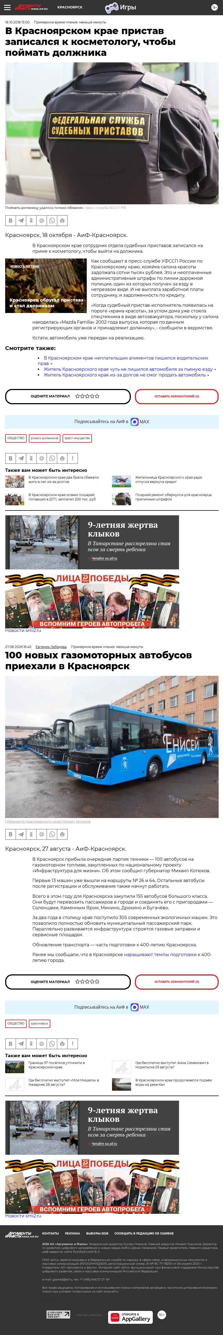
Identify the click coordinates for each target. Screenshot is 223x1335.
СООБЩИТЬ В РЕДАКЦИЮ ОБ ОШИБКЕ (144, 1233)
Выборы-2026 (97, 1233)
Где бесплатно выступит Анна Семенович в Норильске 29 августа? (172, 1065)
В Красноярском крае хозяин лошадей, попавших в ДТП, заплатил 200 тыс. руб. (63, 497)
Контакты (50, 1233)
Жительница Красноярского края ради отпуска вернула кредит (168, 479)
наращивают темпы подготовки (160, 954)
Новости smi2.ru (23, 630)
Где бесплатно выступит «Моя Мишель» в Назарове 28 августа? (64, 1082)
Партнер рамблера (89, 1314)
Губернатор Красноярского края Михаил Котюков (48, 821)
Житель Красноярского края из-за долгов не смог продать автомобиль (125, 375)
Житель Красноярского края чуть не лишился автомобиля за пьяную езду (128, 369)
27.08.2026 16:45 (18, 647)
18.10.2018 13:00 (17, 22)
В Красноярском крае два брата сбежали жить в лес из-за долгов (64, 479)
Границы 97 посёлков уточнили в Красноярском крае (57, 1065)
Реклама (72, 1233)
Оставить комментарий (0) (176, 396)
